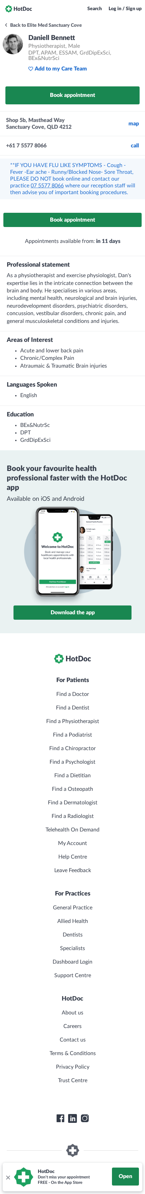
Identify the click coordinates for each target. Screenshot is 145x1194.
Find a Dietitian (72, 775)
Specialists (72, 948)
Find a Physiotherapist (72, 721)
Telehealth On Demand (72, 829)
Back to (45, 25)
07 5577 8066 (47, 185)
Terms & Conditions (73, 1053)
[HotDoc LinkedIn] (72, 1118)
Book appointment (72, 95)
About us (72, 1012)
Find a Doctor (72, 694)
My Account (72, 843)
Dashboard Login (72, 962)
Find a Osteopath (72, 789)
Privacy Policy (72, 1067)
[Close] (8, 1177)
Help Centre (72, 857)
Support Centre (72, 975)
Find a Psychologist (72, 762)
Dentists (73, 935)
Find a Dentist (72, 708)
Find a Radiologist (73, 816)
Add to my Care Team (61, 68)
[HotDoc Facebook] (60, 1118)
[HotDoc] (18, 9)
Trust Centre (72, 1080)
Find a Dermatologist (72, 802)
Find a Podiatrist (72, 735)
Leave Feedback (72, 870)
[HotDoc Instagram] (85, 1118)
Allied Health (72, 921)
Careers (72, 1026)
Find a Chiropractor (72, 748)
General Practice (72, 907)
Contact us (73, 1040)
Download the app (73, 612)
